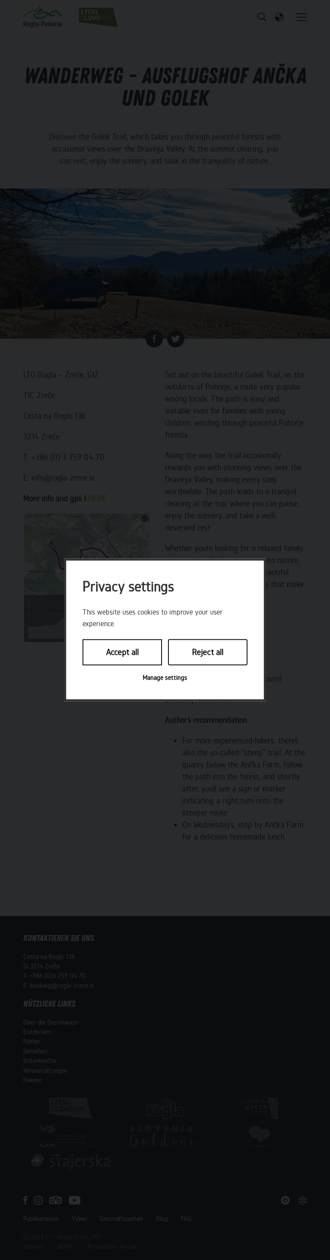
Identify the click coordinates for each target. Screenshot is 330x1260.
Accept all (122, 652)
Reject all (207, 652)
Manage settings (165, 678)
